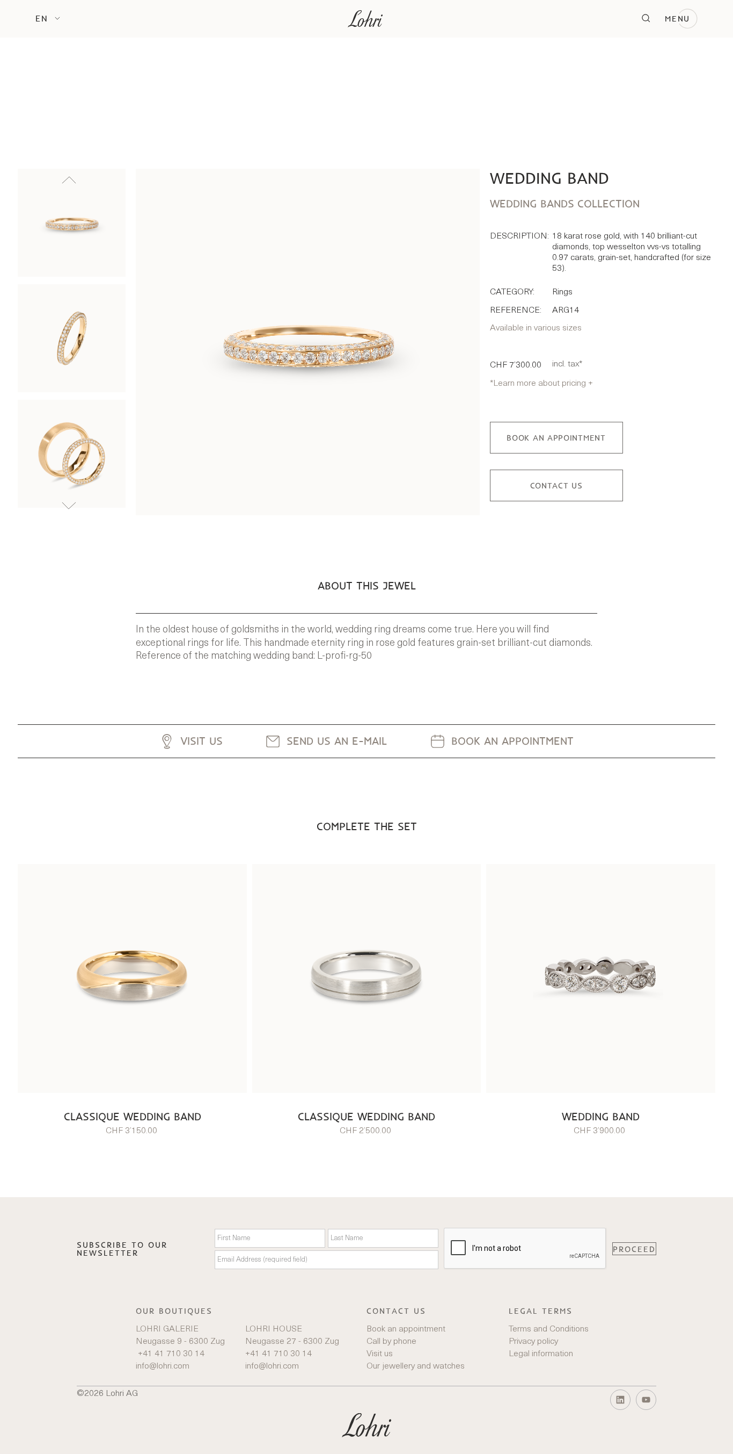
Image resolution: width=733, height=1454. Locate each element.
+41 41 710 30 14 (170, 1354)
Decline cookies (680, 1435)
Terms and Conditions (549, 1329)
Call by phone (391, 1341)
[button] (47, 18)
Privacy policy (533, 1341)
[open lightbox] (307, 342)
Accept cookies (604, 1435)
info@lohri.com (162, 1366)
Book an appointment (405, 1329)
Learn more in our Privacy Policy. (346, 1435)
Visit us (379, 1354)
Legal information (541, 1354)
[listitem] (72, 223)
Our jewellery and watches (415, 1366)
